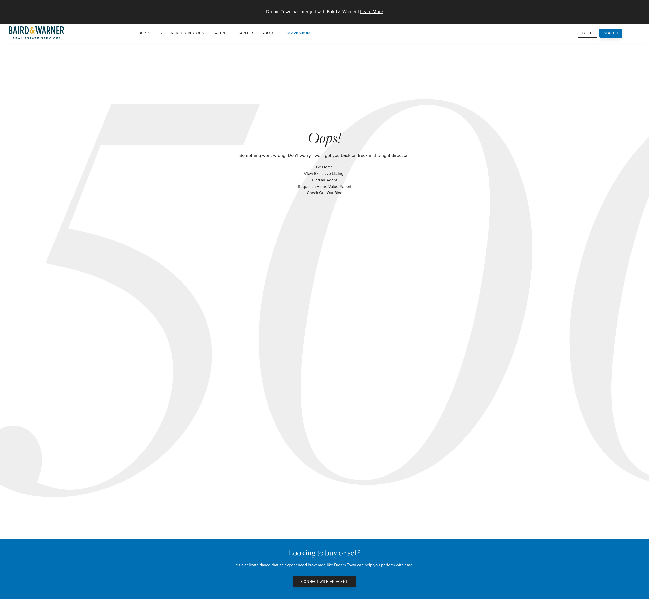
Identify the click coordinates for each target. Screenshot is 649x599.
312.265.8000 (299, 33)
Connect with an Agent (324, 581)
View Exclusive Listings (324, 173)
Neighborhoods (187, 33)
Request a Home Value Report (324, 186)
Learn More (371, 11)
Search (611, 33)
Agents (222, 33)
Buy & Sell (149, 33)
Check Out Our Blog (324, 193)
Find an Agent (324, 180)
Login (587, 33)
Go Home (324, 167)
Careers (246, 33)
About (268, 33)
